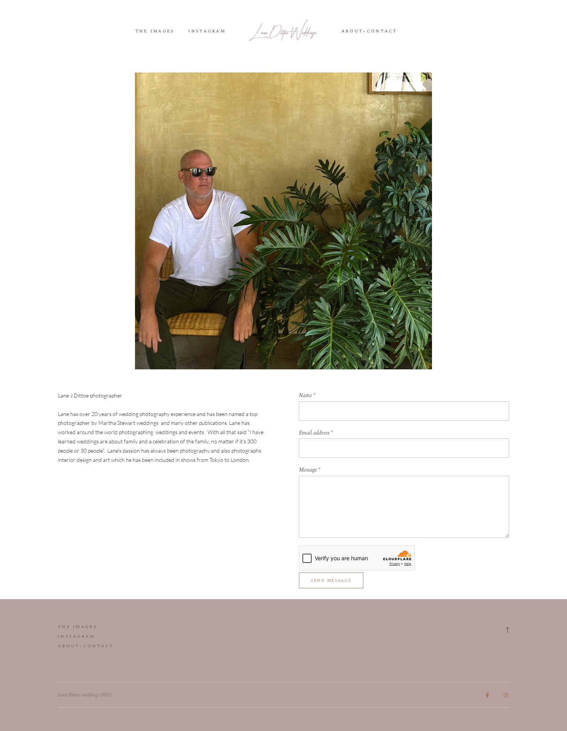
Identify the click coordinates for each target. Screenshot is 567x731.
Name (307, 395)
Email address (315, 433)
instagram (207, 31)
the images (155, 31)
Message (309, 470)
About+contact (369, 31)
